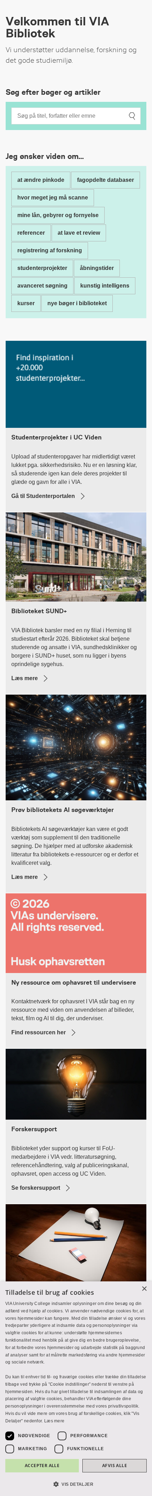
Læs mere (54, 1420)
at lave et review (79, 233)
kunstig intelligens (104, 286)
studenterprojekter (42, 268)
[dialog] (76, 1388)
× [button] (144, 1289)
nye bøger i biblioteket (77, 303)
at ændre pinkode (40, 180)
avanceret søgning (42, 286)
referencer (31, 233)
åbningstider (97, 268)
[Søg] (131, 115)
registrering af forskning (49, 250)
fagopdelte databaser (105, 180)
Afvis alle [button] (114, 1466)
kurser (26, 303)
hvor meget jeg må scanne (52, 198)
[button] (76, 1484)
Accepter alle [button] (42, 1466)
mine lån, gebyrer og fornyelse (58, 215)
